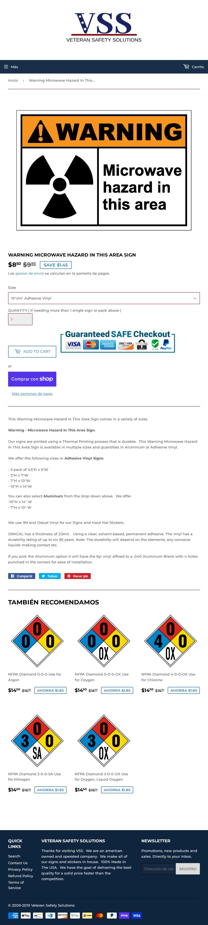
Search (14, 856)
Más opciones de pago (32, 393)
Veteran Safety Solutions (53, 905)
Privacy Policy (20, 869)
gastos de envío (29, 273)
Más (14, 67)
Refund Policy (20, 876)
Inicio (13, 80)
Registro (187, 869)
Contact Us (18, 863)
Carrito (197, 67)
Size (12, 287)
